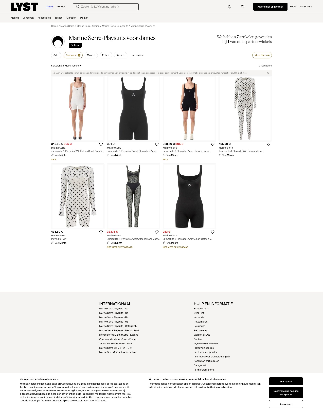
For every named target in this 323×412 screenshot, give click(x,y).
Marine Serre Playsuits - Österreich (118, 326)
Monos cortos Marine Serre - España (118, 334)
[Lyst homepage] (24, 6)
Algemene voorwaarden (206, 343)
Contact (198, 339)
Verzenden (199, 317)
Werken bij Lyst (202, 334)
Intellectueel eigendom (206, 352)
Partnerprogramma (204, 369)
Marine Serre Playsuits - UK (113, 317)
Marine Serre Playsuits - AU (113, 308)
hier (244, 73)
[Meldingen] (229, 6)
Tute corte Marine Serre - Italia (115, 343)
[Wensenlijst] (242, 6)
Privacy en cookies (204, 347)
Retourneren (200, 321)
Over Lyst (199, 312)
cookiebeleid (76, 400)
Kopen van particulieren (206, 360)
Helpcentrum (201, 308)
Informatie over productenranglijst (212, 356)
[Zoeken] (78, 7)
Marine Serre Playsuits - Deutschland (119, 330)
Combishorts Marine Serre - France (118, 339)
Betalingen (199, 326)
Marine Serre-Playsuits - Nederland (118, 352)
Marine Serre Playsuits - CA (113, 312)
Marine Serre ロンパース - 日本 (115, 347)
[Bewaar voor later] (101, 144)
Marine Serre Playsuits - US (113, 321)
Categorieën (200, 365)
